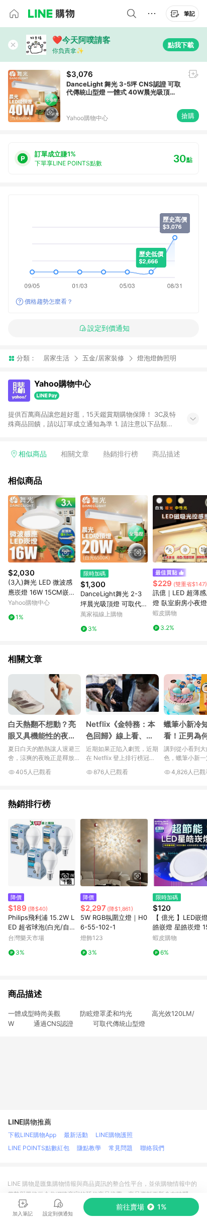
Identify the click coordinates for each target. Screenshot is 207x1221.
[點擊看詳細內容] (41, 528)
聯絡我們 (152, 1148)
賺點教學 (89, 1148)
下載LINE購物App (32, 1135)
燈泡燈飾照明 (156, 358)
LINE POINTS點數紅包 (38, 1148)
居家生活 (56, 358)
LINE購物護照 (114, 1135)
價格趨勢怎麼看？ (49, 301)
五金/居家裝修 (103, 358)
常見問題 (121, 1148)
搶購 (187, 116)
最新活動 (76, 1135)
